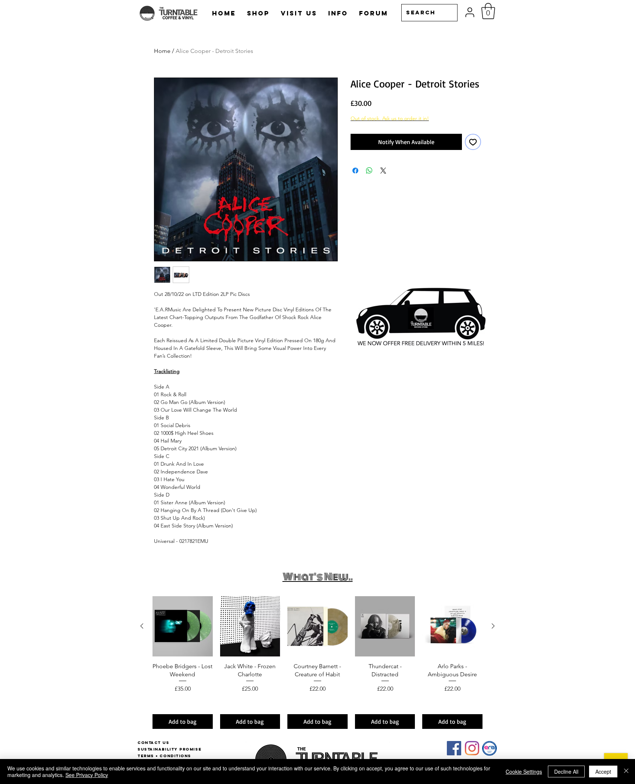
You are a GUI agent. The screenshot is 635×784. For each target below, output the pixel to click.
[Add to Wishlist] (473, 142)
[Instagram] (472, 748)
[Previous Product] (141, 626)
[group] (317, 662)
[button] (488, 11)
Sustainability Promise (169, 749)
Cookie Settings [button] (524, 771)
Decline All (566, 771)
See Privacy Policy (86, 774)
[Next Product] (493, 626)
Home (162, 50)
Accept (603, 771)
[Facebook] (454, 748)
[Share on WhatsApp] (369, 170)
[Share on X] (383, 170)
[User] (470, 12)
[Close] (626, 771)
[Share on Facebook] (355, 170)
